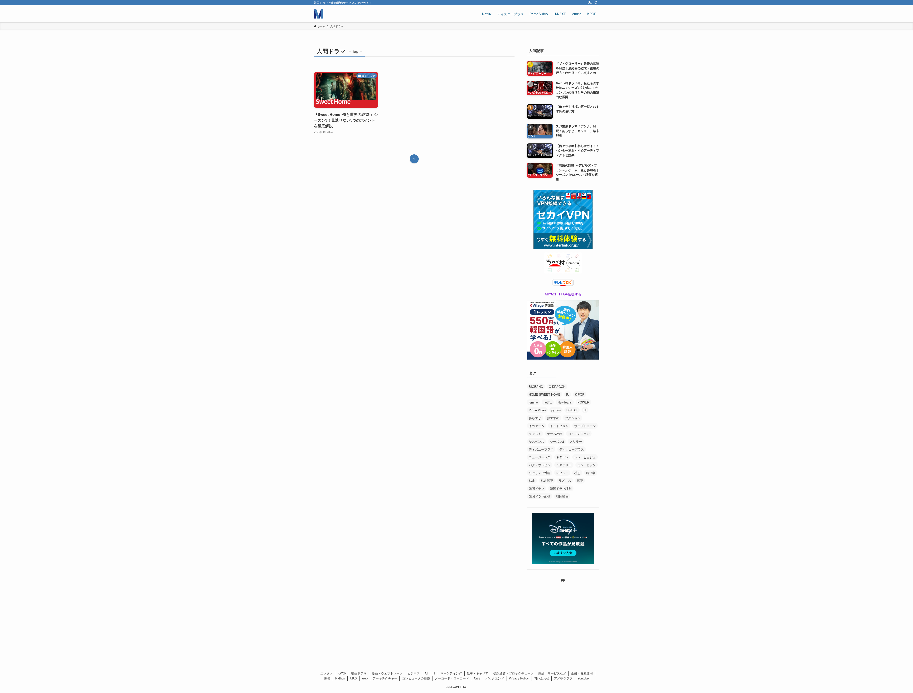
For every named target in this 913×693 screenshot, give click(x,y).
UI (585, 410)
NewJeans (565, 402)
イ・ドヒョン (559, 425)
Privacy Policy (519, 678)
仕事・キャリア (477, 673)
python (556, 410)
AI (426, 673)
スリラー (576, 441)
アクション (572, 418)
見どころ (565, 480)
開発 (327, 678)
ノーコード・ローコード (452, 678)
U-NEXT (572, 410)
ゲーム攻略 (554, 433)
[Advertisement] (563, 612)
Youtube (583, 678)
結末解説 (547, 480)
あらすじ (535, 418)
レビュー (562, 472)
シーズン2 (557, 441)
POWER (583, 402)
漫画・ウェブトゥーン (387, 673)
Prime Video (537, 410)
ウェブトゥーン (585, 425)
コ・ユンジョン (579, 433)
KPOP (342, 673)
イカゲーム (536, 425)
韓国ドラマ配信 (539, 496)
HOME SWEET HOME (544, 394)
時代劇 (590, 472)
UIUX (353, 678)
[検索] (596, 2)
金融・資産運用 (582, 673)
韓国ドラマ (536, 488)
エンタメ (326, 673)
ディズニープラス (541, 449)
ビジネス (413, 673)
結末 (532, 480)
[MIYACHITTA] (318, 14)
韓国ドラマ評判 (561, 488)
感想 (577, 472)
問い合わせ (541, 678)
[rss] (590, 2)
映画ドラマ (359, 673)
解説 (580, 480)
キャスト (535, 433)
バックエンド (495, 678)
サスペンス (536, 441)
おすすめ (553, 418)
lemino (533, 402)
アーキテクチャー (385, 678)
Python (340, 678)
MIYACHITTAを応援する (563, 294)
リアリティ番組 (539, 472)
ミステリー (564, 465)
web (365, 678)
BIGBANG (536, 386)
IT (433, 673)
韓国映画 (562, 496)
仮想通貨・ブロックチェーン (513, 673)
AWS (477, 678)
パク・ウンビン (539, 465)
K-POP (579, 394)
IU (567, 394)
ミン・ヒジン (586, 465)
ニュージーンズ (539, 457)
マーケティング (451, 673)
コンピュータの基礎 (416, 678)
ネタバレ (562, 457)
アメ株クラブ (563, 678)
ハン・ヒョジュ (585, 457)
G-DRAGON (557, 386)
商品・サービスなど (552, 673)
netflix (548, 402)
